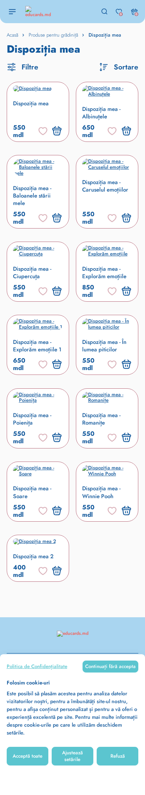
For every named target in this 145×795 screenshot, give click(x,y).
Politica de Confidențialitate (37, 666)
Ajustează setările (72, 756)
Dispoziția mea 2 (33, 556)
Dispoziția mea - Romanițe (101, 419)
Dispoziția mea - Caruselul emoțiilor (105, 186)
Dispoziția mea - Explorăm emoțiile (104, 272)
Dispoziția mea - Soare (32, 492)
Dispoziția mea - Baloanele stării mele (32, 195)
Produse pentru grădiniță (53, 34)
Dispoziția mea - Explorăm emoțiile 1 (37, 346)
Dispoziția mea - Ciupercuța (32, 272)
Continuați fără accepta (110, 666)
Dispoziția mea (31, 103)
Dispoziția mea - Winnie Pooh (101, 492)
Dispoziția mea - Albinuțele (101, 113)
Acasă (12, 34)
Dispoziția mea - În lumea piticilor (104, 346)
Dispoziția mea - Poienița (32, 419)
